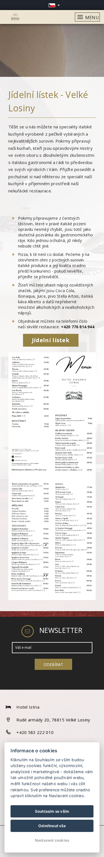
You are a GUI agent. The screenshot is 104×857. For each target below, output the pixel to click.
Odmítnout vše (52, 826)
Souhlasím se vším (52, 811)
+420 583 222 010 (35, 732)
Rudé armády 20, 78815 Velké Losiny (53, 720)
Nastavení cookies (52, 840)
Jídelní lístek (50, 340)
